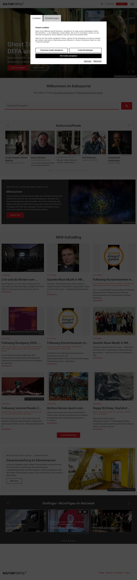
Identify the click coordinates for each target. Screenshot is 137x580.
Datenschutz (97, 61)
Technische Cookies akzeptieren (51, 50)
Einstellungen (52, 18)
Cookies (36, 18)
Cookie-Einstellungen (85, 50)
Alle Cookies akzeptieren (68, 56)
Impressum (87, 61)
